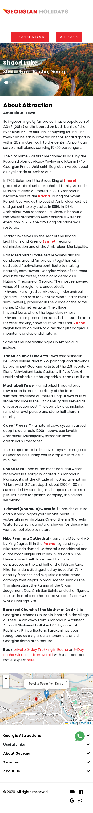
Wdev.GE (86, 723)
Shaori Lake (20, 63)
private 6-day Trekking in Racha (41, 649)
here (31, 660)
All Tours (69, 36)
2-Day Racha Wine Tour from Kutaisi (43, 652)
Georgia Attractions (22, 735)
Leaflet (72, 723)
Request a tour (29, 36)
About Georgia (16, 753)
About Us (11, 771)
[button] (6, 82)
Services (11, 762)
